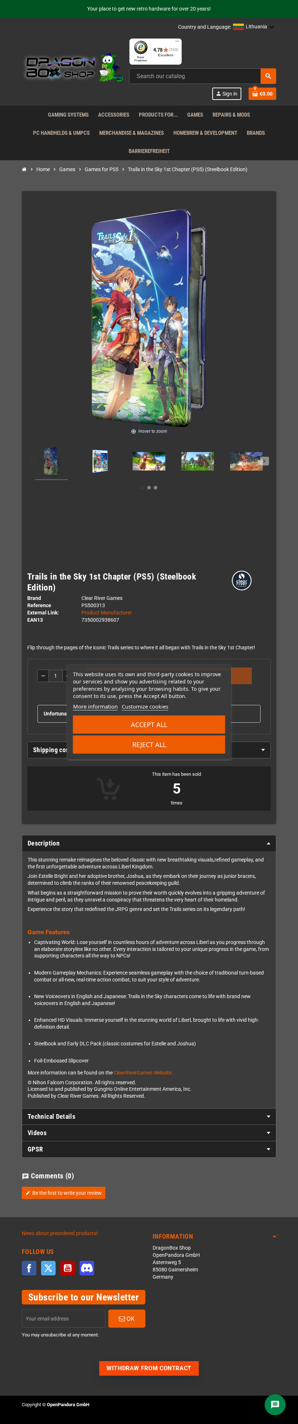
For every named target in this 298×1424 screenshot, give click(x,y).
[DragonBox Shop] (73, 69)
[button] (253, 27)
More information (95, 706)
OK (130, 1318)
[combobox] (202, 76)
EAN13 (35, 620)
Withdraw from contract (149, 1368)
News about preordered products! (60, 1233)
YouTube (67, 1268)
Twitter (48, 1268)
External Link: (43, 613)
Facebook (29, 1268)
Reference (39, 605)
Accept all (149, 724)
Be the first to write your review (63, 1193)
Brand (34, 598)
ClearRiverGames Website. (143, 1073)
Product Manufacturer (106, 613)
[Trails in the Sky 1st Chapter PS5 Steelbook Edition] (51, 462)
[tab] (149, 843)
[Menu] (177, 43)
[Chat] (275, 1404)
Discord (87, 1268)
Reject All (149, 744)
